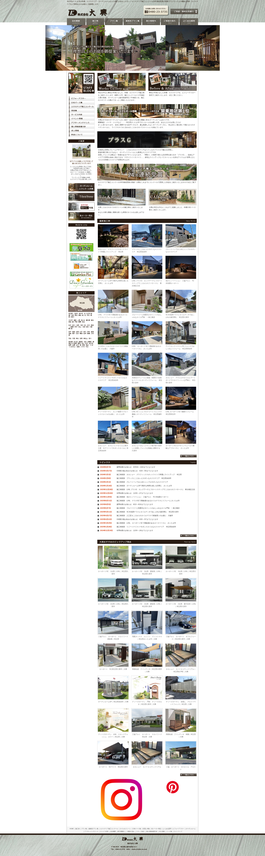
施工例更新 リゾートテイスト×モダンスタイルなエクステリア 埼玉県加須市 (146, 527)
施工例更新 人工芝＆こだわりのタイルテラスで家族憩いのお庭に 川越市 (145, 516)
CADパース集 (137, 828)
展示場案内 (120, 831)
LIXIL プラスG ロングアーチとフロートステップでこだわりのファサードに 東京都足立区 (147, 283)
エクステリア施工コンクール (109, 828)
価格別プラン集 (93, 828)
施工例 (77, 828)
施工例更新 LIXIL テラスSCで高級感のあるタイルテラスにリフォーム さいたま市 (148, 501)
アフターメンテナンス (91, 831)
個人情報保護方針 (151, 831)
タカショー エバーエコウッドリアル (147, 767)
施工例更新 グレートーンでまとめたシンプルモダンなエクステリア (142, 482)
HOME (72, 828)
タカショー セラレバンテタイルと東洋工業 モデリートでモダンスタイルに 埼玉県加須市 (113, 448)
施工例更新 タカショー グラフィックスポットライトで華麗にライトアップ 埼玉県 (149, 475)
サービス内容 (104, 831)
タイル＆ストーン (125, 828)
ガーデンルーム (190, 828)
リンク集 (169, 831)
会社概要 (113, 831)
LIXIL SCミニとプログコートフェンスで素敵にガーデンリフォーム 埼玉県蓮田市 (147, 414)
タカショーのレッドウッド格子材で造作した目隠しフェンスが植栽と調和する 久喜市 (147, 448)
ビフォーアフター (178, 828)
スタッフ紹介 (140, 831)
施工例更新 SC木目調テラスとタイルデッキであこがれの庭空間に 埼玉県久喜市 (148, 512)
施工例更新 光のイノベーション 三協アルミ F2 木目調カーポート (143, 497)
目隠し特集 (146, 828)
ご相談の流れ (130, 831)
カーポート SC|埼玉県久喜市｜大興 (113, 669)
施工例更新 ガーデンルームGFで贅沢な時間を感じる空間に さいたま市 (144, 486)
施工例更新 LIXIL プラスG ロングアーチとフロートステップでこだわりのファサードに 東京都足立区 (156, 489)
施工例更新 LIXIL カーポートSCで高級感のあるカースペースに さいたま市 (146, 523)
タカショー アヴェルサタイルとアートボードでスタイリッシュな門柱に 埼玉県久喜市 (180, 380)
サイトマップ (178, 831)
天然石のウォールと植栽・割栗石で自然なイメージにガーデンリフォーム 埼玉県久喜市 (147, 380)
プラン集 (84, 828)
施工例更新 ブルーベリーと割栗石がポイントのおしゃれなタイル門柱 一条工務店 (148, 508)
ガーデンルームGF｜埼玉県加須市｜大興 (113, 702)
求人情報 (162, 831)
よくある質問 (167, 828)
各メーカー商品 (156, 828)
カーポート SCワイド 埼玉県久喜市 (113, 767)
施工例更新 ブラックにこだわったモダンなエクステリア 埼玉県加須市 (144, 478)
